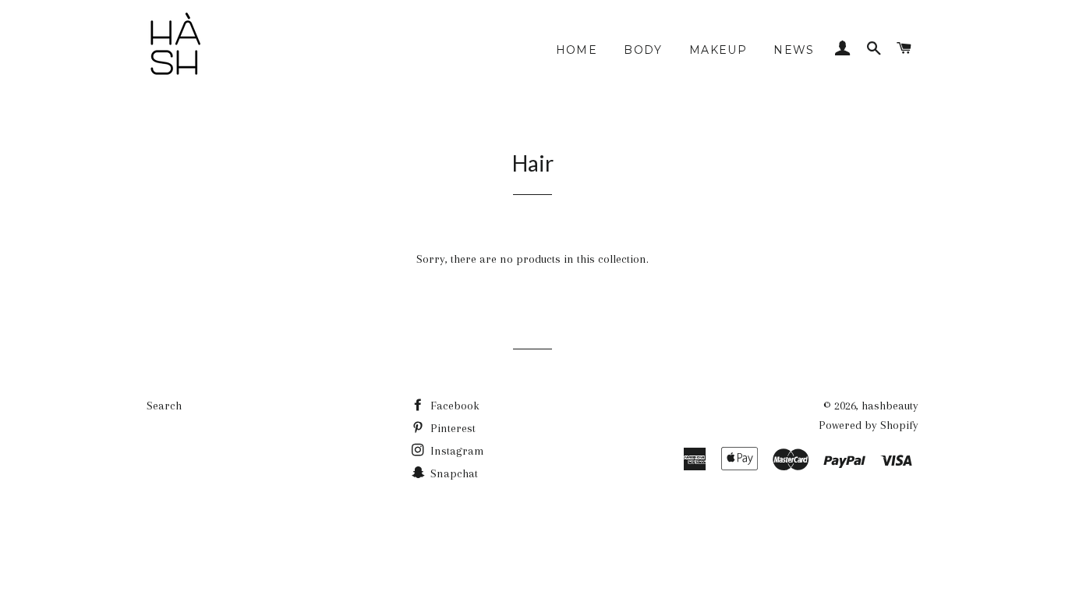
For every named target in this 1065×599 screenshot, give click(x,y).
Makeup (718, 50)
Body (643, 50)
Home (577, 50)
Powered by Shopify (868, 425)
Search (164, 406)
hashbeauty (890, 406)
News (794, 50)
